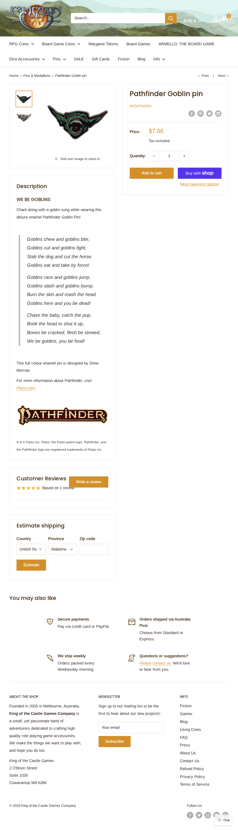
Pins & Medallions (36, 76)
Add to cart (152, 173)
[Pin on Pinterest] (200, 113)
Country (24, 539)
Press (185, 745)
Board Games (138, 44)
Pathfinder (141, 106)
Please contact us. (155, 663)
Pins (57, 59)
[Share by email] (218, 113)
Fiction (123, 59)
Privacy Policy (192, 777)
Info (156, 59)
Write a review (88, 482)
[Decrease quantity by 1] (154, 156)
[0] (225, 18)
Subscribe (115, 741)
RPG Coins (19, 44)
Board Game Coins (58, 44)
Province (56, 539)
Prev (205, 76)
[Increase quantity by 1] (184, 156)
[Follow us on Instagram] (208, 815)
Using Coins (190, 729)
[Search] (171, 18)
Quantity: (138, 156)
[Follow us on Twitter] (199, 815)
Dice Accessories (24, 59)
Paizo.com (26, 388)
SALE (79, 59)
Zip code (87, 539)
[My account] (215, 18)
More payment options (199, 184)
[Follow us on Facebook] (190, 815)
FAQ (184, 737)
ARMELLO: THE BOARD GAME (186, 44)
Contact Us (189, 761)
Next (221, 76)
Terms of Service (194, 784)
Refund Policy (192, 769)
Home (14, 76)
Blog (141, 59)
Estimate (31, 565)
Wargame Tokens (103, 44)
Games (186, 714)
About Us (188, 753)
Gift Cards (101, 59)
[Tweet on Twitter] (209, 113)
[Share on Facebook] (191, 113)
